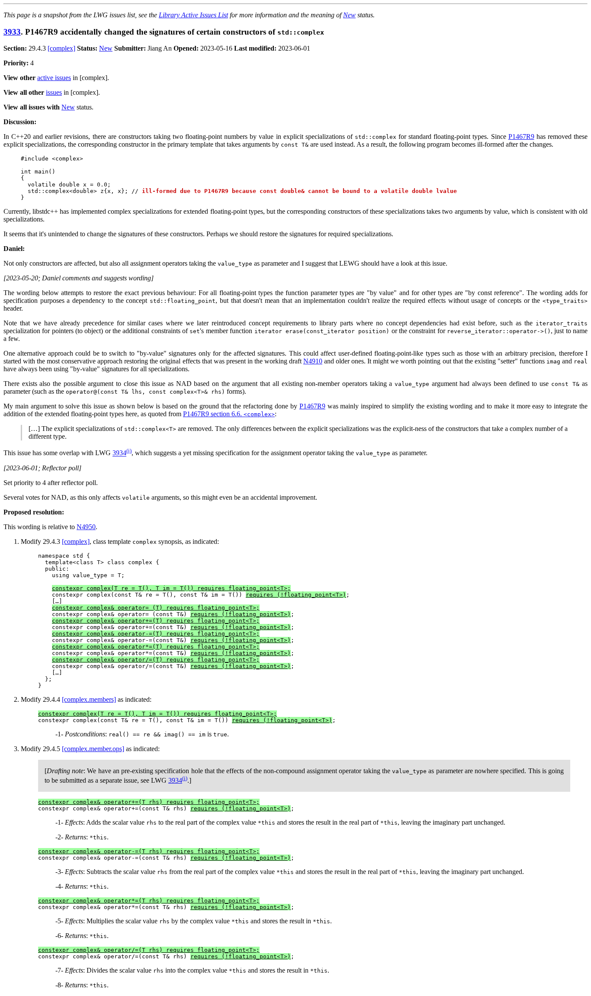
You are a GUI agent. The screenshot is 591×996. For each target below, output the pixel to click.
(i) (129, 450)
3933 (12, 31)
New (349, 15)
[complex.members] (89, 699)
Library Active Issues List (193, 15)
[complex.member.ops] (93, 748)
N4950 (86, 526)
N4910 (312, 361)
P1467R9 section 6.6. (229, 414)
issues (54, 92)
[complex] (61, 48)
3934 (119, 453)
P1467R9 (521, 136)
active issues (54, 77)
